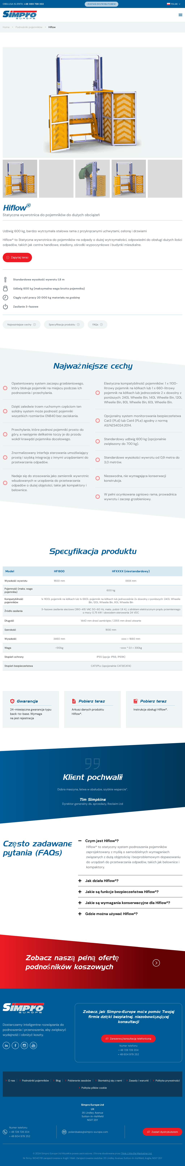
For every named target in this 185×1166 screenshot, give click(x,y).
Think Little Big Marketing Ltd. (136, 1153)
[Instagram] (24, 1045)
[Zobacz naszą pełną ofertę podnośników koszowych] (156, 963)
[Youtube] (33, 1045)
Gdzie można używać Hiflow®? (111, 913)
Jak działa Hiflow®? (102, 880)
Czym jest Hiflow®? (102, 840)
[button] (181, 15)
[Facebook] (15, 1045)
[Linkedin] (6, 1045)
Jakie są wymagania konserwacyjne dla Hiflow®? (127, 902)
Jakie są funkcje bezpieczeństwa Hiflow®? (122, 891)
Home (6, 27)
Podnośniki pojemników (29, 27)
